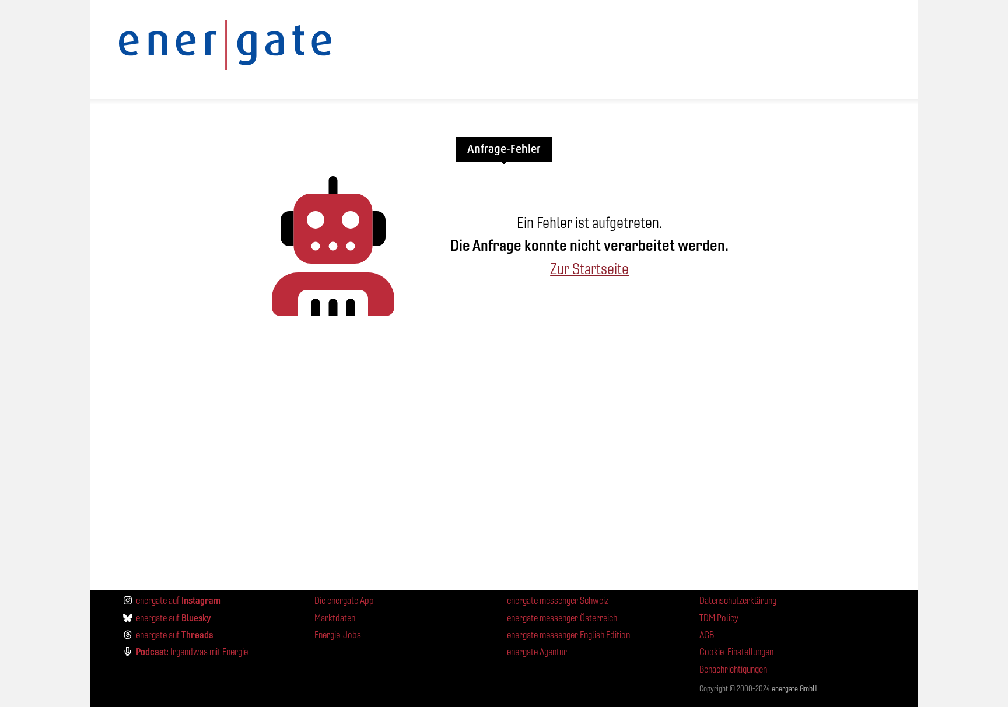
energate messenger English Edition (568, 634)
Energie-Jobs (337, 634)
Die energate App (344, 600)
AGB (706, 634)
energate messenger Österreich (562, 618)
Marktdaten (334, 618)
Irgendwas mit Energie (192, 651)
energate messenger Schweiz (557, 600)
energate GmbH (794, 688)
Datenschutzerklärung (737, 600)
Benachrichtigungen (733, 669)
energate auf (178, 600)
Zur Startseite (589, 269)
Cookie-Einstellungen (736, 651)
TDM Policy (718, 618)
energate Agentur (537, 651)
